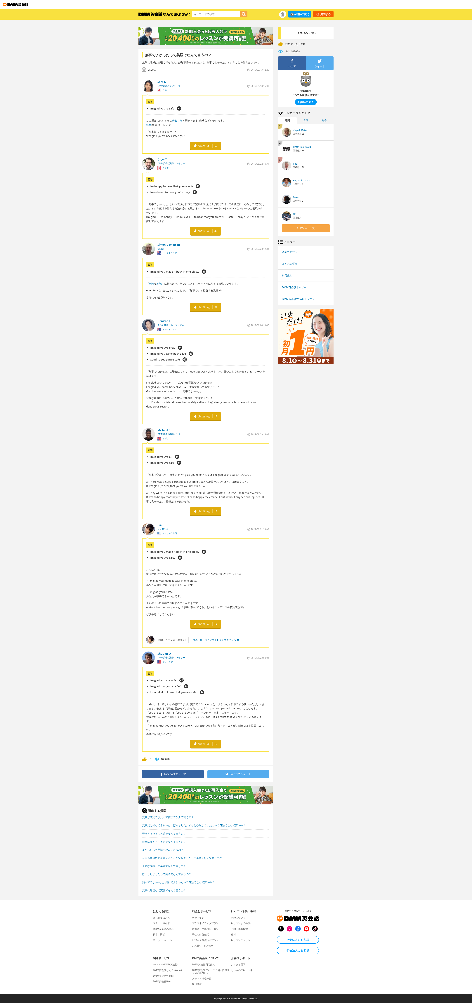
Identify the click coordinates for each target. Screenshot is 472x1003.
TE (294, 214)
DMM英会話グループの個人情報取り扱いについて (210, 971)
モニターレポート (162, 940)
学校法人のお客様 (298, 950)
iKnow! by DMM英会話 (165, 964)
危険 (151, 283)
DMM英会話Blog (162, 981)
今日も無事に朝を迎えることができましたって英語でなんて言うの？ (182, 858)
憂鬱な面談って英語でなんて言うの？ (164, 866)
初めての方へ (289, 252)
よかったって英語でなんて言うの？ (162, 849)
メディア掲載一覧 (201, 978)
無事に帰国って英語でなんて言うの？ (164, 890)
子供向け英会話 (200, 934)
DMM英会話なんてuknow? (167, 970)
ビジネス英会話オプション (206, 940)
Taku (296, 197)
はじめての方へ (161, 917)
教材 (233, 934)
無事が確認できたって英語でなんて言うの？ (168, 817)
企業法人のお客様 (298, 939)
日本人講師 (159, 934)
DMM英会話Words (163, 975)
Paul (295, 163)
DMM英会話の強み (163, 929)
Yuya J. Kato (300, 130)
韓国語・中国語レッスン (205, 929)
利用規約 (287, 275)
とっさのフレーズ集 (242, 970)
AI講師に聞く (302, 14)
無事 (148, 124)
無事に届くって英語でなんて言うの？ (164, 841)
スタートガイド (161, 923)
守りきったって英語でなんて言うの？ (164, 833)
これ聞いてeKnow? (202, 945)
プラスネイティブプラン (205, 923)
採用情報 (197, 984)
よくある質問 (289, 263)
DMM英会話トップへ (294, 287)
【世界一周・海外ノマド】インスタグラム (213, 640)
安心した (177, 120)
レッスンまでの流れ (242, 923)
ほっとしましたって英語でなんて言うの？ (166, 874)
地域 (159, 283)
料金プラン (198, 917)
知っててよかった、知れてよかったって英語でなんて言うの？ (178, 882)
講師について (238, 917)
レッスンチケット (240, 940)
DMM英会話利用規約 (203, 964)
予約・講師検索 (239, 929)
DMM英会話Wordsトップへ (298, 299)
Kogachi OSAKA (301, 180)
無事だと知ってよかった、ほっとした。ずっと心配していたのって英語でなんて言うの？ (193, 825)
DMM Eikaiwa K (302, 147)
